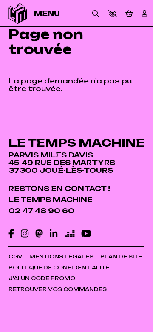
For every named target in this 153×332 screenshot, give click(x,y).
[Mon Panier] (129, 13)
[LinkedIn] (53, 234)
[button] (112, 13)
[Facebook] (11, 234)
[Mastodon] (39, 234)
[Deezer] (69, 234)
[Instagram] (24, 234)
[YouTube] (86, 234)
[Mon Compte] (144, 13)
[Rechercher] (95, 13)
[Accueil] (17, 13)
